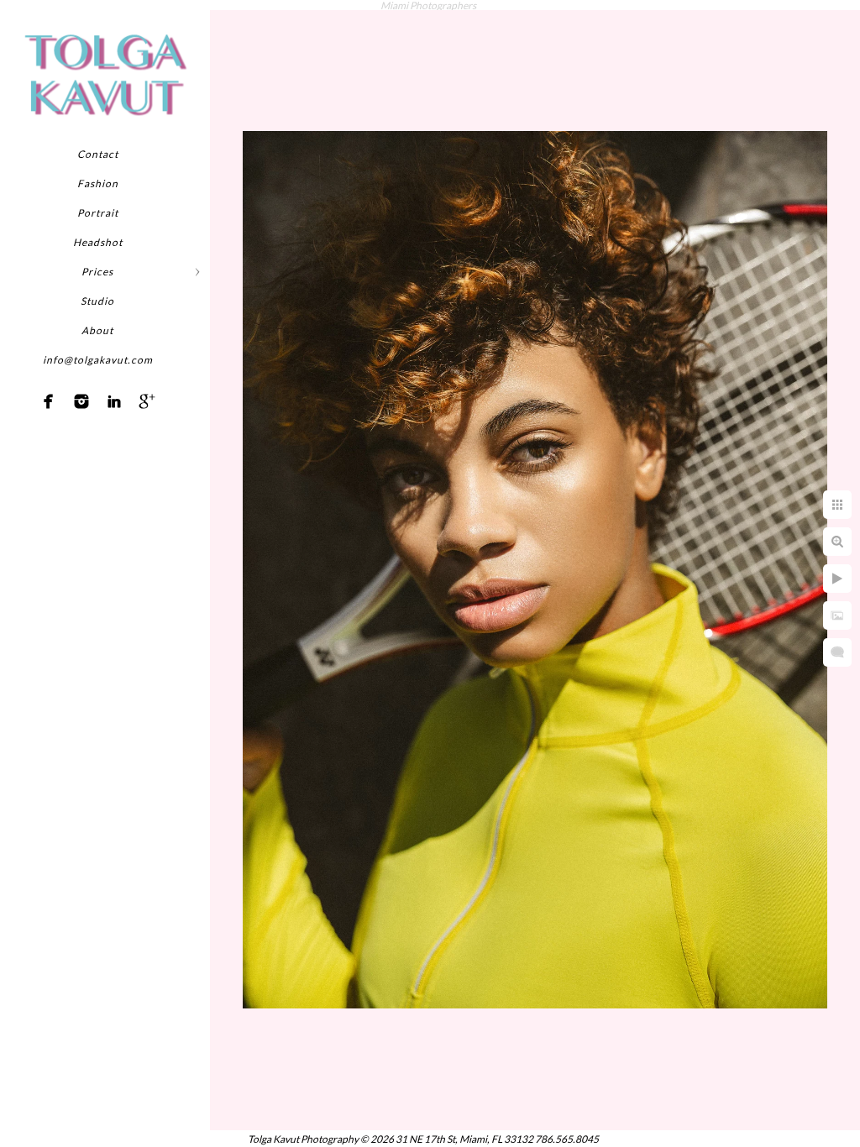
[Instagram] (81, 401)
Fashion (97, 183)
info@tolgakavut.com (98, 360)
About (97, 330)
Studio (97, 301)
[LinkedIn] (114, 401)
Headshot (98, 242)
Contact (97, 154)
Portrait (97, 213)
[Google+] (147, 401)
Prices (97, 271)
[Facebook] (48, 401)
